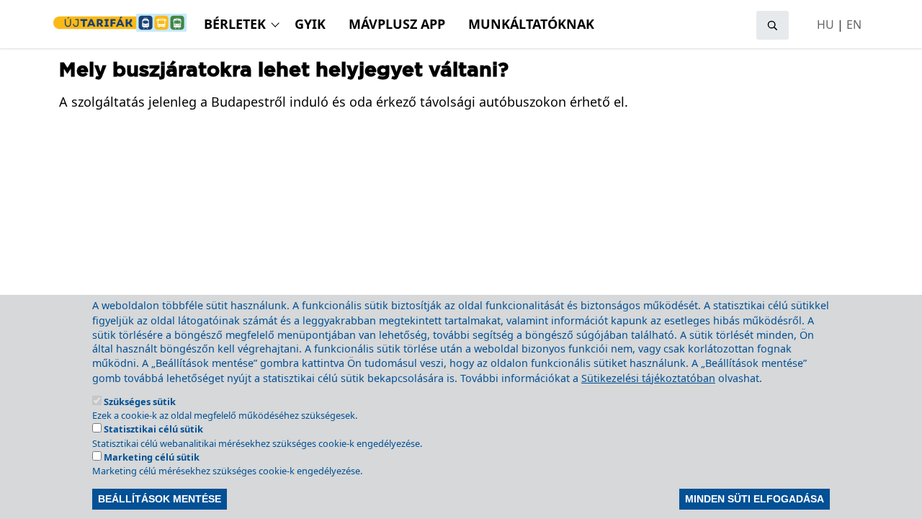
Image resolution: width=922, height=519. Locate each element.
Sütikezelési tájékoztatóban (648, 378)
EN (853, 24)
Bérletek (235, 23)
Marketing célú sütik (152, 457)
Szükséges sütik (140, 401)
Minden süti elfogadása (754, 499)
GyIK (310, 23)
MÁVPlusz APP (397, 23)
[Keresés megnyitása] (772, 25)
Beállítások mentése (159, 499)
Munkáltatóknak (531, 23)
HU (825, 24)
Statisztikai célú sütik (153, 428)
